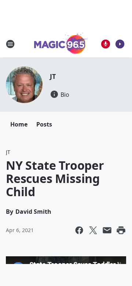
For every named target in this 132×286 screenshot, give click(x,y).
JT (53, 76)
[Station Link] (61, 44)
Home (18, 124)
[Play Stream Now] (119, 44)
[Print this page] (121, 230)
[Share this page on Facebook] (79, 230)
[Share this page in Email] (107, 230)
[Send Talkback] (105, 44)
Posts (44, 124)
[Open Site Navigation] (10, 44)
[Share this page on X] (93, 230)
